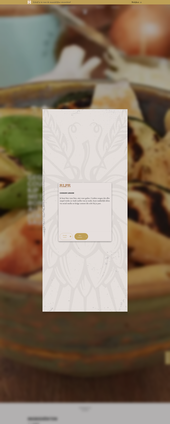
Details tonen (65, 236)
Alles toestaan (79, 236)
